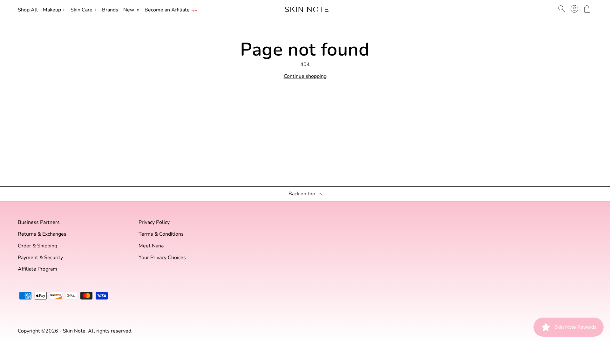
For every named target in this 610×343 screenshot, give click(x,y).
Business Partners (39, 222)
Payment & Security (40, 257)
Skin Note (74, 330)
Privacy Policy (154, 222)
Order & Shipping (37, 246)
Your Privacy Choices (162, 257)
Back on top (301, 194)
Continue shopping (305, 76)
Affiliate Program (37, 269)
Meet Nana (151, 246)
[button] (587, 9)
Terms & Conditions (161, 234)
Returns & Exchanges (42, 234)
